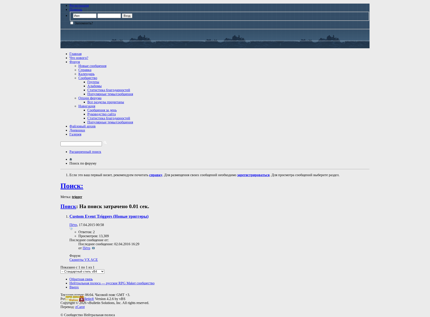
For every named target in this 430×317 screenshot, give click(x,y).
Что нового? (78, 58)
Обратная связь (81, 279)
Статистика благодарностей (108, 90)
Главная (75, 54)
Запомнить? (83, 23)
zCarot (80, 307)
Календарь (86, 74)
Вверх (74, 287)
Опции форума (89, 98)
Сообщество (87, 78)
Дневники (77, 130)
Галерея (75, 134)
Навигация (86, 106)
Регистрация (79, 5)
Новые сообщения (92, 66)
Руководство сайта (101, 114)
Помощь (75, 9)
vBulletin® (86, 299)
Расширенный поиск (85, 152)
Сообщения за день (102, 110)
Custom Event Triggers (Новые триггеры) (108, 216)
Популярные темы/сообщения (110, 94)
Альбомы (94, 86)
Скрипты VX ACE (83, 260)
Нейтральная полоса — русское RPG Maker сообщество (112, 283)
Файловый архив (82, 126)
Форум (74, 62)
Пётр (73, 225)
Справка (84, 70)
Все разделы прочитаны (105, 102)
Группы (93, 82)
